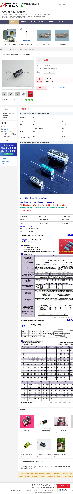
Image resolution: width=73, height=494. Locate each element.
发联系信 (41, 88)
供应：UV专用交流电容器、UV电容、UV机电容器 (48, 44)
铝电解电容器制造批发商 (51, 484)
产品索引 (4, 159)
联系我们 (21, 490)
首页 (1, 50)
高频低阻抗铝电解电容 (56, 466)
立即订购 (62, 88)
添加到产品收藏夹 (6, 161)
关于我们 (13, 490)
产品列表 (5, 50)
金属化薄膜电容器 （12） (9, 113)
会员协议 (52, 490)
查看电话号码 (7, 129)
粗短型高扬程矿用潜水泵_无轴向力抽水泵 (29, 44)
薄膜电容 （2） (6, 118)
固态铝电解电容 (67, 466)
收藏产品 (6, 100)
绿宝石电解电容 (24, 468)
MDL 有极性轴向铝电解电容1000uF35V (46, 486)
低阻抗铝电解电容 (44, 466)
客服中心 (29, 490)
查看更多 (8, 140)
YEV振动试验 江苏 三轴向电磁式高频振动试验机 (13, 44)
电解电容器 (11, 50)
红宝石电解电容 (33, 468)
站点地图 (36, 490)
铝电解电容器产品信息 (37, 484)
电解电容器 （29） (7, 115)
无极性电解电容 (24, 466)
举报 (14, 100)
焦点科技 (46, 492)
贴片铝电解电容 (33, 466)
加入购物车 (53, 88)
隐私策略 (44, 490)
